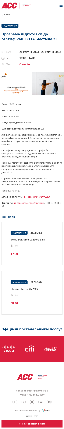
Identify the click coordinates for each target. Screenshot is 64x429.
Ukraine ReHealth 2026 (24, 289)
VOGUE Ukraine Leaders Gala (28, 239)
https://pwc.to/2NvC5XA (37, 196)
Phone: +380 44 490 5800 (32, 394)
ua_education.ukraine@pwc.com (29, 203)
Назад (7, 14)
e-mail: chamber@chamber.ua (32, 390)
